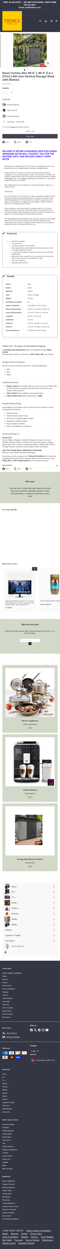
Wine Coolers (6, 1216)
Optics (4, 1165)
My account (6, 1017)
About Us (5, 979)
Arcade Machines (8, 1146)
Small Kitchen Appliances (10, 1219)
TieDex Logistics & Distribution (12, 973)
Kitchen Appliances (8, 1181)
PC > (4, 1077)
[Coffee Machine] (30, 761)
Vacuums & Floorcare (9, 1209)
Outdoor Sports (7, 1156)
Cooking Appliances (8, 1203)
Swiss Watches (7, 1109)
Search (4, 976)
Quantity (5, 88)
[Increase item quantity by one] (12, 92)
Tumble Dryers (7, 1194)
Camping (5, 1153)
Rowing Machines (8, 1131)
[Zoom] (47, 63)
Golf (3, 1143)
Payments (5, 1004)
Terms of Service (7, 1008)
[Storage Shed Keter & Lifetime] (30, 831)
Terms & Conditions (8, 989)
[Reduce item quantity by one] (4, 92)
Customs (5, 995)
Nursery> (5, 1090)
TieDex (15, 564)
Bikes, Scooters (7, 1169)
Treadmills (5, 1127)
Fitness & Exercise (8, 1124)
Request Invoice (7, 1014)
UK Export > (6, 1105)
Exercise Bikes (7, 1134)
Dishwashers (6, 1197)
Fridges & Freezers (8, 1184)
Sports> (4, 1096)
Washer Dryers (7, 1190)
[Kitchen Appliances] (30, 692)
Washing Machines (8, 1187)
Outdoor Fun (6, 1159)
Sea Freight (6, 1001)
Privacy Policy (6, 985)
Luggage (5, 1162)
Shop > (4, 1074)
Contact (4, 982)
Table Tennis (6, 1140)
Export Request (7, 998)
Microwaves (6, 1200)
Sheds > (5, 1083)
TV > (3, 1080)
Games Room (6, 1137)
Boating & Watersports (9, 1150)
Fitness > (5, 1087)
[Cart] (51, 20)
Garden (4, 1093)
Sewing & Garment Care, (10, 1206)
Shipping (12, 127)
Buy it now (30, 136)
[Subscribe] (29, 643)
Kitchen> (5, 1099)
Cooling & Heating (8, 1213)
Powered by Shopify (26, 1243)
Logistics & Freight (8, 1102)
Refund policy (6, 1011)
